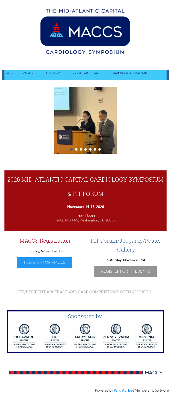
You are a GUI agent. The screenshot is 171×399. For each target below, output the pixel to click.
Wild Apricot (124, 390)
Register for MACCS (44, 262)
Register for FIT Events (125, 271)
